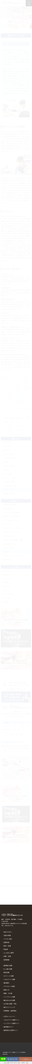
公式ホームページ (9, 1016)
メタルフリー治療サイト (11, 1020)
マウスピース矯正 (9, 986)
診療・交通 (7, 956)
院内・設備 (7, 946)
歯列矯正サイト (9, 1027)
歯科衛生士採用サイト (11, 1030)
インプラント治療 (9, 997)
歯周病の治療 (8, 965)
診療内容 (6, 942)
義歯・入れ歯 (8, 993)
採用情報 (6, 960)
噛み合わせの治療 (9, 1000)
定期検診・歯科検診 (10, 1011)
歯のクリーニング (9, 1007)
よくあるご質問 (9, 953)
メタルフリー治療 (9, 979)
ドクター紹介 (8, 939)
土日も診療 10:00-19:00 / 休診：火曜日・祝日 (16, 1062)
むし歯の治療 (8, 969)
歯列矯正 (6, 983)
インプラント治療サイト (11, 1023)
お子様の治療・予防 (10, 1004)
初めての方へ (8, 932)
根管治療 (6, 972)
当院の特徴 (7, 935)
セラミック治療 (9, 976)
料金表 (6, 949)
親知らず (6, 990)
